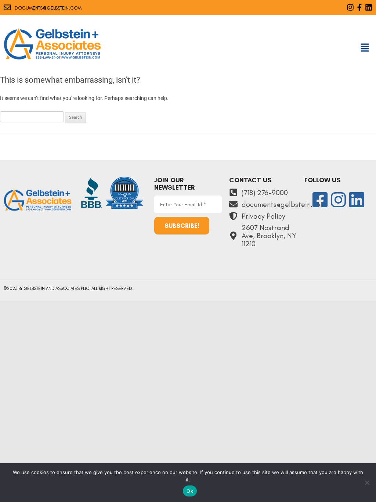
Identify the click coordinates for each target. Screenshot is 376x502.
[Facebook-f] (359, 7)
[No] (366, 482)
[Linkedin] (368, 7)
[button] (365, 48)
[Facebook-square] (320, 199)
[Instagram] (350, 7)
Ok (190, 491)
